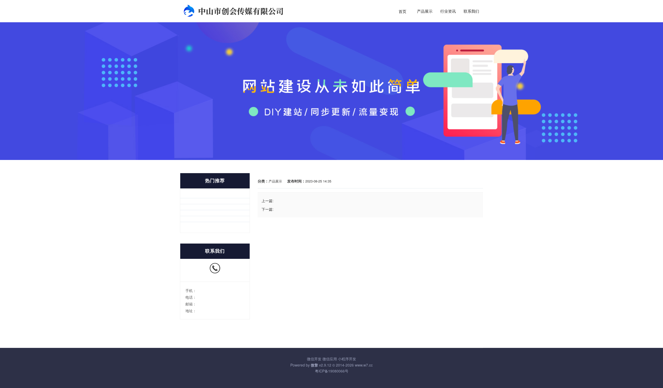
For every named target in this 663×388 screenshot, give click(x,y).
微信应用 (329, 358)
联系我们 (471, 11)
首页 (402, 11)
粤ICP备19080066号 (331, 371)
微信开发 (314, 358)
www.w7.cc (364, 365)
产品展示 (425, 11)
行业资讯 (448, 11)
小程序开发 (347, 358)
